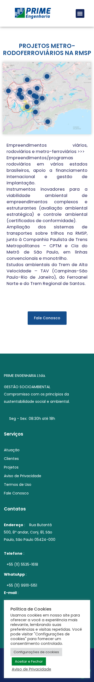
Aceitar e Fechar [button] (29, 661)
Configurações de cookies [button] (36, 652)
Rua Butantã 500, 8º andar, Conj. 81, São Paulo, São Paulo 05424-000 (29, 532)
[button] (80, 13)
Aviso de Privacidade (31, 669)
